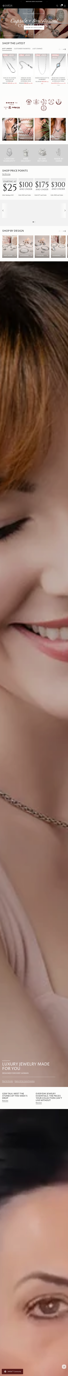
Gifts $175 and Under (41, 195)
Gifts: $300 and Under (57, 195)
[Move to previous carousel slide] (29, 34)
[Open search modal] (57, 6)
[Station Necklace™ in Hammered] (42, 65)
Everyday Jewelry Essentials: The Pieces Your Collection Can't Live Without (49, 1097)
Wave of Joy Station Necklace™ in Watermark (9, 79)
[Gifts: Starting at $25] (9, 185)
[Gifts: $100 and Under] (25, 185)
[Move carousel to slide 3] (36, 34)
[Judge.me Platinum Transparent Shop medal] (44, 102)
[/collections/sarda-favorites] (34, 23)
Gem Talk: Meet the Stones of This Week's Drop (14, 1096)
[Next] (47, 1)
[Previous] (21, 1)
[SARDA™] (7, 6)
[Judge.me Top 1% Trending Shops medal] (44, 108)
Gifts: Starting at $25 (8, 195)
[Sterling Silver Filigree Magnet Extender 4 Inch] (26, 65)
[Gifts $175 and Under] (42, 185)
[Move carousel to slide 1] (33, 221)
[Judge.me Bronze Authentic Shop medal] (51, 102)
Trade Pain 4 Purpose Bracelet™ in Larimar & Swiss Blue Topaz (58, 79)
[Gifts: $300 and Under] (58, 185)
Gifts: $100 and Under (24, 195)
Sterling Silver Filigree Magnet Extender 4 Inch (26, 79)
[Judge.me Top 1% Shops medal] (58, 102)
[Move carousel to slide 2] (34, 34)
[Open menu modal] (65, 6)
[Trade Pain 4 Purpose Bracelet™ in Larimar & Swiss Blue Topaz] (58, 65)
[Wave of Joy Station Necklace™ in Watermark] (9, 65)
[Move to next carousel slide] (39, 34)
